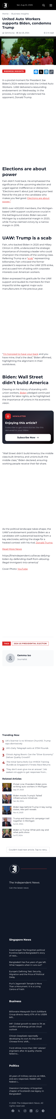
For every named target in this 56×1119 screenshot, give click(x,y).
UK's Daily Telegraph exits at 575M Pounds (27, 748)
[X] (19, 1111)
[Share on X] (41, 72)
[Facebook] (13, 1111)
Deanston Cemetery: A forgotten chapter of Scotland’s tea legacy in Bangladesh (26, 1091)
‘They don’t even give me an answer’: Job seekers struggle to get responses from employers (26, 771)
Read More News (12, 549)
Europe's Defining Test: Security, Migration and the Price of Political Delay (26, 974)
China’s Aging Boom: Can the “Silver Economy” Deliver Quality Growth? (29, 756)
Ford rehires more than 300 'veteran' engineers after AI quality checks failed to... (27, 1051)
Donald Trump (44, 542)
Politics (14, 1065)
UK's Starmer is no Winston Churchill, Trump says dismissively (28, 742)
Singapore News (20, 939)
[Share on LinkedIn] (46, 72)
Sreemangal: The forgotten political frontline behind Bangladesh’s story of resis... (27, 953)
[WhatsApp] (37, 1111)
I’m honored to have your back (20, 354)
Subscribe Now (26, 437)
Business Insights (20, 13)
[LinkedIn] (31, 1111)
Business (15, 1001)
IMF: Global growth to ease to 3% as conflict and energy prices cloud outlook (27, 1026)
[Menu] (51, 5)
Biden (23, 392)
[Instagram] (25, 1111)
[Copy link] (51, 72)
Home (5, 13)
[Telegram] (43, 1111)
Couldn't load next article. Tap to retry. (28, 849)
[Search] (43, 5)
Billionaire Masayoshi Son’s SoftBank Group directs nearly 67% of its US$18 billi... (28, 1014)
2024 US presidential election (30, 643)
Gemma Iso (10, 33)
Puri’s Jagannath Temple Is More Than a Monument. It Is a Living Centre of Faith (25, 986)
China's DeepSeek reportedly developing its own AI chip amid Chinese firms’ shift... (25, 1038)
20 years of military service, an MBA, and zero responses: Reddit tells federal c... (27, 1079)
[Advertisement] (28, 130)
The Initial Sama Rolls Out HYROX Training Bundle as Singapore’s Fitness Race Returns (28, 763)
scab (30, 258)
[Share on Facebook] (36, 72)
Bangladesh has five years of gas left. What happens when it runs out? (27, 963)
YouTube (23, 569)
